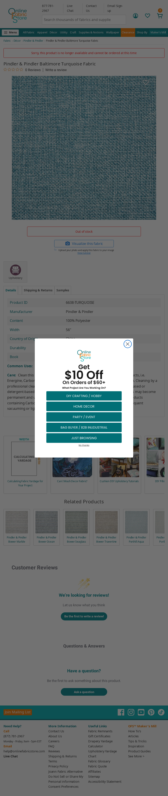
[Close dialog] (127, 344)
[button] (84, 395)
